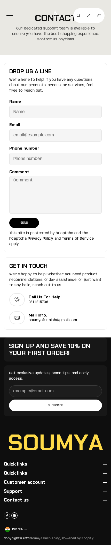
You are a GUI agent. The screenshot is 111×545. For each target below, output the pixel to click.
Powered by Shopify (78, 538)
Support (13, 491)
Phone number (24, 148)
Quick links (15, 464)
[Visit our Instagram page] (14, 515)
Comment (19, 172)
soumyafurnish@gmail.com (53, 320)
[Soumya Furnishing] (55, 15)
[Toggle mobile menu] (9, 15)
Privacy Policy (40, 238)
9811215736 (38, 302)
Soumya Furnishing (45, 538)
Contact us (16, 500)
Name (15, 101)
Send (24, 222)
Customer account (24, 482)
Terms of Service (78, 238)
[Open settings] (78, 15)
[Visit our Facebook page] (7, 515)
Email (14, 124)
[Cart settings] (99, 15)
